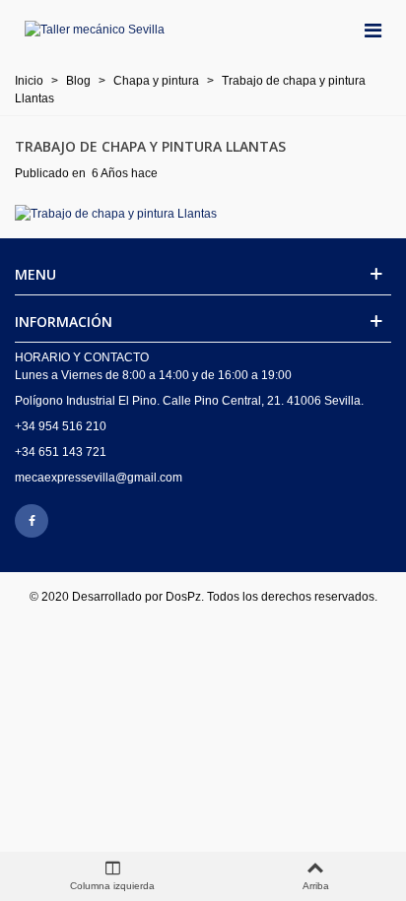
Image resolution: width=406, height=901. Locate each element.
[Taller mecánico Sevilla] (94, 30)
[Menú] (372, 29)
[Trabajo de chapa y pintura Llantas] (116, 213)
